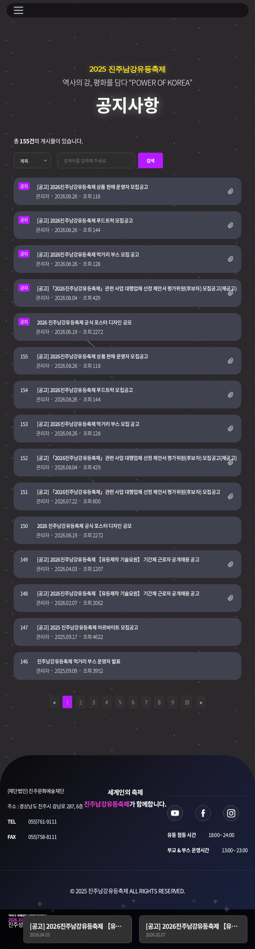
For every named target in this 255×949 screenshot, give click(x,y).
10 (186, 702)
